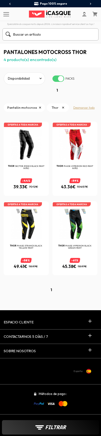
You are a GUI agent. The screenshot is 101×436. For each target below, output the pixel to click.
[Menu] (5, 14)
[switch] (58, 78)
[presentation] (10, 4)
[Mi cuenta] (84, 14)
